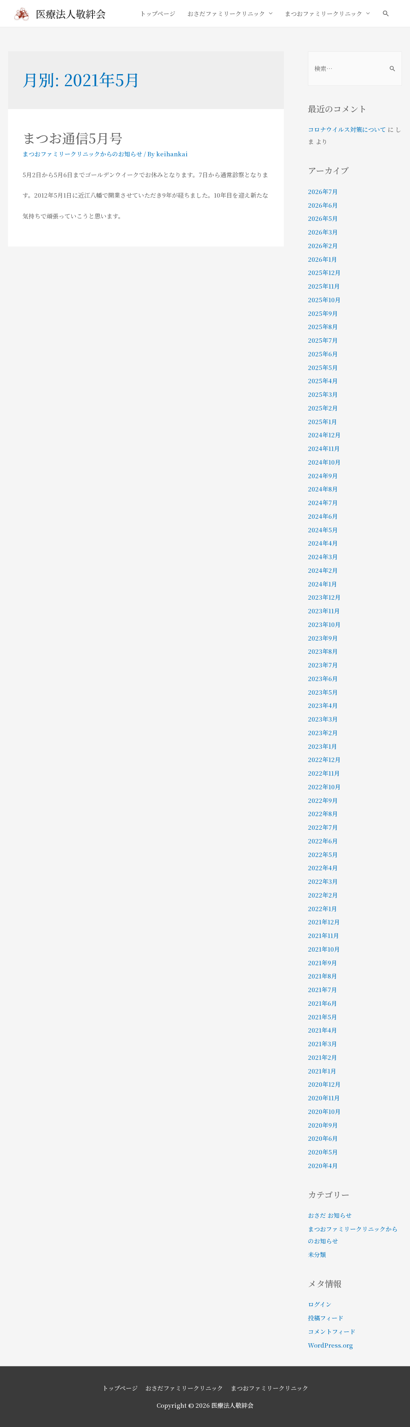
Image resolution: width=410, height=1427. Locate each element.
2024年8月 (323, 489)
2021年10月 (324, 949)
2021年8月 (322, 976)
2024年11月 (324, 448)
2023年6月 (323, 678)
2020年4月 (323, 1165)
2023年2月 (323, 732)
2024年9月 (323, 475)
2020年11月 (324, 1097)
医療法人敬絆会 (71, 13)
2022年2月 (323, 895)
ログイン (320, 1304)
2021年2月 (322, 1057)
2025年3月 (323, 394)
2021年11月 (323, 935)
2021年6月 (322, 1003)
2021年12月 (324, 922)
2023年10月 (324, 624)
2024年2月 (323, 570)
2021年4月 (322, 1030)
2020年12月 (324, 1084)
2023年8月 (323, 651)
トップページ (157, 13)
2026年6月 (323, 205)
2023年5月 (323, 692)
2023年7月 (323, 665)
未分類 (317, 1254)
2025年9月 (323, 313)
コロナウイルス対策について (347, 129)
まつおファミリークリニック (323, 13)
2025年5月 (323, 367)
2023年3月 (323, 719)
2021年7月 (322, 989)
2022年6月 (323, 841)
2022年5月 (323, 854)
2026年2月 (323, 245)
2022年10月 (324, 786)
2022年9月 (323, 800)
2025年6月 (323, 354)
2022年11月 (324, 773)
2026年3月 (323, 232)
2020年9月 (323, 1125)
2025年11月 (324, 286)
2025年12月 (324, 272)
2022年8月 (323, 813)
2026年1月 (322, 259)
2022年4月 (323, 867)
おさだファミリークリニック (226, 13)
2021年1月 (322, 1071)
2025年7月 (323, 340)
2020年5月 (323, 1152)
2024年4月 (323, 543)
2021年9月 (322, 962)
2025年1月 (322, 421)
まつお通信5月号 (72, 137)
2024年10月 (324, 462)
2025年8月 (323, 326)
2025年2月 (323, 408)
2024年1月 (322, 584)
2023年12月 (324, 597)
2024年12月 (324, 435)
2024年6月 (323, 516)
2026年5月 (323, 218)
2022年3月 (323, 881)
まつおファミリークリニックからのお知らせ (82, 154)
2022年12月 (324, 759)
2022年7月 (323, 827)
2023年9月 (323, 638)
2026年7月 (323, 191)
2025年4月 (323, 380)
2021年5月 (322, 1017)
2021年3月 (322, 1043)
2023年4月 (323, 705)
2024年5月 (323, 530)
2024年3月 (323, 556)
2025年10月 (324, 299)
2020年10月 (324, 1111)
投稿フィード (326, 1318)
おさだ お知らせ (330, 1215)
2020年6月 (323, 1138)
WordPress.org (330, 1345)
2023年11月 (324, 610)
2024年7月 (323, 502)
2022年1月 (322, 908)
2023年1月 (322, 746)
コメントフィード (332, 1331)
